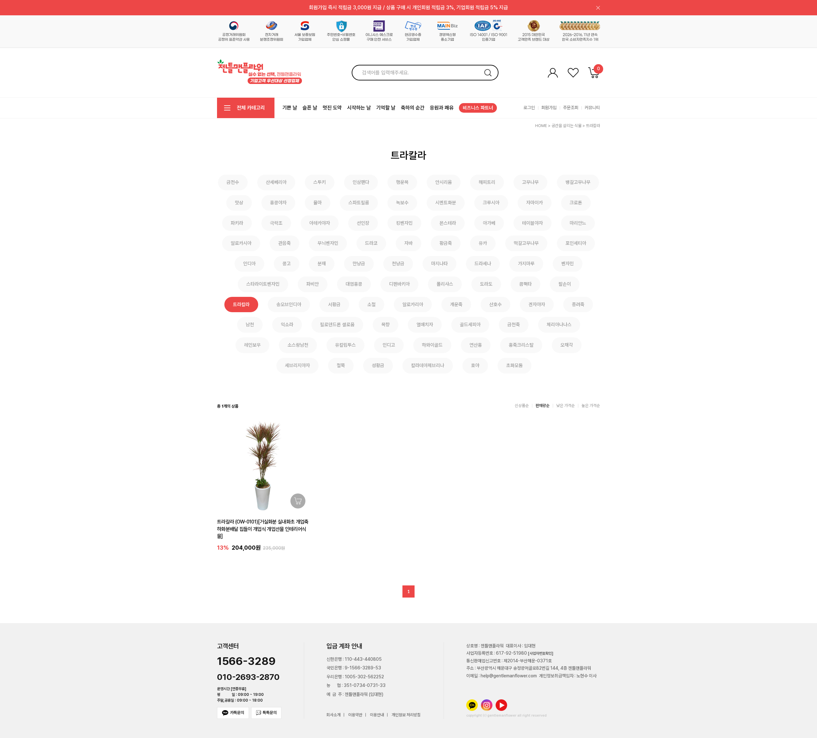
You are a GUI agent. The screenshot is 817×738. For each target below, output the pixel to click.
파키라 (237, 223)
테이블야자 (532, 223)
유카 (483, 243)
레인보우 (252, 345)
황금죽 (445, 243)
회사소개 (333, 715)
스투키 (319, 182)
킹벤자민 (404, 223)
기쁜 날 (289, 108)
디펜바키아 (399, 284)
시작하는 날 (359, 108)
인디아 (249, 264)
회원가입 (549, 107)
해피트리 (487, 182)
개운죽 (456, 304)
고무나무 (530, 182)
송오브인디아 (288, 304)
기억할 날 (385, 108)
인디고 (389, 345)
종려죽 (578, 304)
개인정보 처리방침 (406, 715)
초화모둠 (514, 365)
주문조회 (570, 107)
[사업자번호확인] (540, 653)
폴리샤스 (445, 284)
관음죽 (284, 243)
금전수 (233, 182)
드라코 (371, 243)
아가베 (489, 223)
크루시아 (491, 203)
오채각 (566, 345)
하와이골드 (432, 345)
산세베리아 (276, 182)
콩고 (286, 264)
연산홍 (475, 345)
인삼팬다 (361, 182)
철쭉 (341, 365)
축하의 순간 (412, 108)
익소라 (287, 325)
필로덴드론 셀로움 (337, 325)
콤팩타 (525, 284)
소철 (371, 304)
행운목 (402, 182)
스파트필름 (359, 203)
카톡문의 (237, 712)
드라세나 (483, 264)
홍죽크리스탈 (521, 345)
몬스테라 (447, 223)
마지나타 (439, 264)
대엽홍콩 (354, 284)
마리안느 (578, 223)
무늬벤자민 (328, 243)
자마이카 (534, 203)
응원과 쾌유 (441, 108)
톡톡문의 (270, 712)
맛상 (239, 203)
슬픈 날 (310, 108)
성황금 (378, 365)
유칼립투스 (345, 345)
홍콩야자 (278, 203)
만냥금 (359, 264)
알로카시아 (241, 243)
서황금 (334, 304)
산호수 (495, 304)
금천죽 (513, 325)
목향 (385, 325)
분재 (322, 264)
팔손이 (564, 284)
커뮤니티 (592, 107)
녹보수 (402, 203)
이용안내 (377, 715)
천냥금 (398, 264)
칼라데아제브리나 (427, 365)
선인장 (363, 223)
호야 (475, 365)
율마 (317, 203)
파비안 (312, 284)
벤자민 (567, 264)
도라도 (486, 284)
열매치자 (424, 325)
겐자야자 (536, 304)
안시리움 (443, 182)
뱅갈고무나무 (578, 182)
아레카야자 (319, 223)
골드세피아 (470, 325)
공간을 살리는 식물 (566, 125)
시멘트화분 (445, 203)
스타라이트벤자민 (263, 284)
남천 (250, 325)
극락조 (276, 223)
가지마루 (526, 264)
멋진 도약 (332, 108)
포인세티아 (576, 243)
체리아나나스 (559, 325)
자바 (408, 243)
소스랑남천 (298, 345)
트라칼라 (593, 125)
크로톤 (576, 203)
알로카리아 (412, 304)
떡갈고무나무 (526, 243)
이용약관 (355, 715)
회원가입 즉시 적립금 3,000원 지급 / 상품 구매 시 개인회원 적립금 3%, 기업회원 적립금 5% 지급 (408, 7)
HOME (541, 125)
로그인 (529, 107)
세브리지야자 (297, 365)
